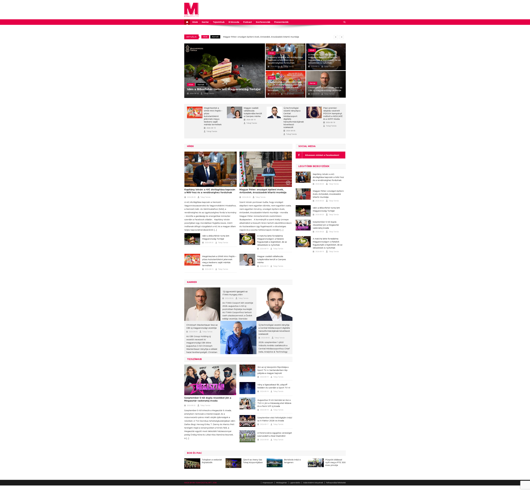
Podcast (247, 22)
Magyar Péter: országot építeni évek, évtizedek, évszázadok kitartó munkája (262, 191)
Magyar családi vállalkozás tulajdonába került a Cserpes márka (253, 112)
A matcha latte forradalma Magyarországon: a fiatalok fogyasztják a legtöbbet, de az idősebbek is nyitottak (324, 58)
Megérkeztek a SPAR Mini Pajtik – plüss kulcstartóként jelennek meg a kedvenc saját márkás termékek (285, 86)
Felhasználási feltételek (336, 483)
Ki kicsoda (234, 22)
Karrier (205, 22)
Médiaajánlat (281, 483)
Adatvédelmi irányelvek (313, 483)
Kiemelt (215, 37)
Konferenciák (263, 22)
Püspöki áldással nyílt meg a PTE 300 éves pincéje (335, 462)
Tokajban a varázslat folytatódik (212, 461)
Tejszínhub (219, 22)
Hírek (195, 22)
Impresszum (268, 483)
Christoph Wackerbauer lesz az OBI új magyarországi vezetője (325, 89)
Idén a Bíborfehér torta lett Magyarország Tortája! (247, 37)
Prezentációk (281, 22)
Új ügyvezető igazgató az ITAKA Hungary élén (235, 293)
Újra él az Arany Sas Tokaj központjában (253, 461)
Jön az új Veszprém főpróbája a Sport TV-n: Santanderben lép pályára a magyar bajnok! (272, 370)
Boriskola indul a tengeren (292, 461)
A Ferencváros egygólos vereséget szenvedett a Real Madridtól (274, 434)
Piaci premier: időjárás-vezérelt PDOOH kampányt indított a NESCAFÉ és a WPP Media (333, 113)
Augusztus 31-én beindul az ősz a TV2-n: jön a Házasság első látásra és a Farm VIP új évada (274, 403)
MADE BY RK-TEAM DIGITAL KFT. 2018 (200, 483)
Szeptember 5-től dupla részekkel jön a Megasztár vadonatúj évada (207, 399)
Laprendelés (295, 483)
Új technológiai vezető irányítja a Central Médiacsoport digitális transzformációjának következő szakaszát (293, 118)
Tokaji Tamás (208, 93)
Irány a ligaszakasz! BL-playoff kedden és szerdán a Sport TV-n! (273, 386)
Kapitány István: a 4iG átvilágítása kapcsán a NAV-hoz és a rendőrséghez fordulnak (285, 60)
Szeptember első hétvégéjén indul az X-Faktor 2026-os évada (274, 419)
